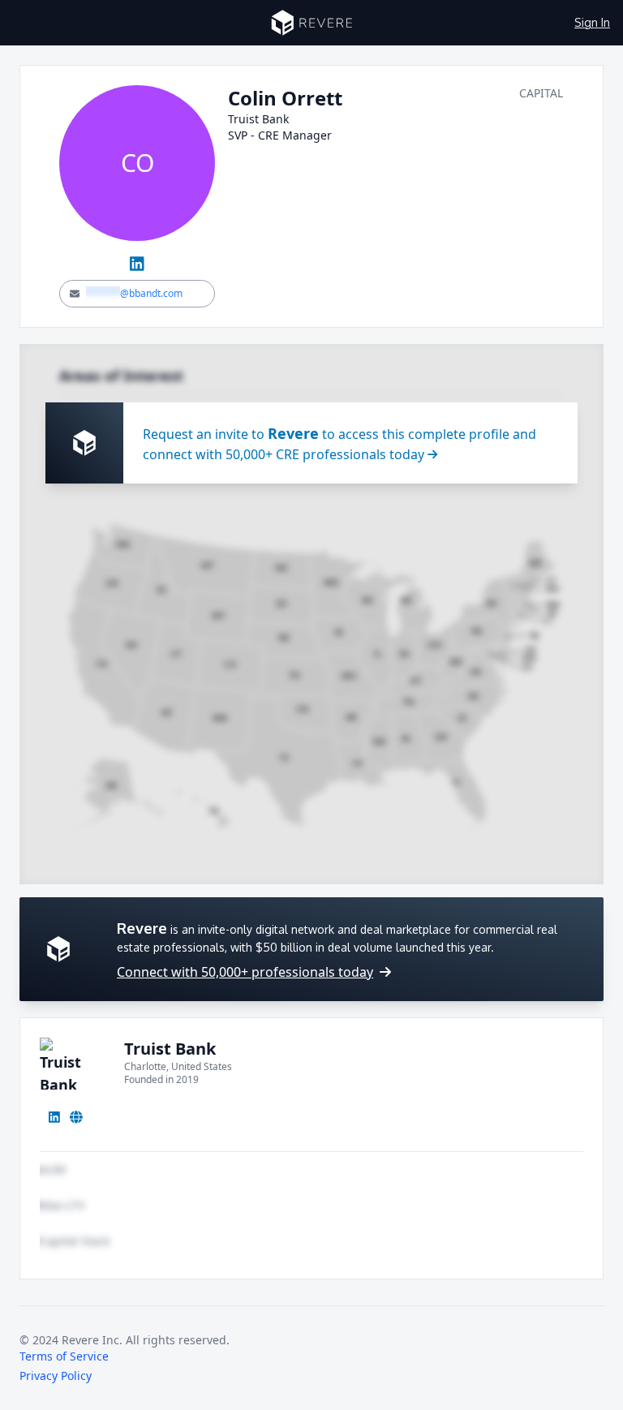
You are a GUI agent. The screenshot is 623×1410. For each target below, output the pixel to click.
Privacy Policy (55, 1375)
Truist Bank (170, 1049)
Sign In (592, 22)
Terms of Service (64, 1356)
